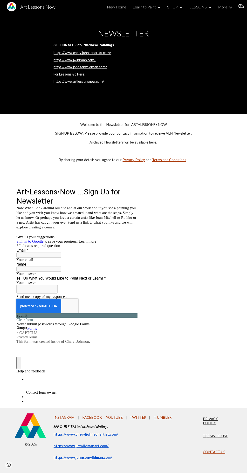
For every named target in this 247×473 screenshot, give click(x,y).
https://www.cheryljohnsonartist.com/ (82, 53)
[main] (123, 64)
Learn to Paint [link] (144, 7)
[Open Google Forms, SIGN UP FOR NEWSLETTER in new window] (130, 191)
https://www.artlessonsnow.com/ (79, 81)
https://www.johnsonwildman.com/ (80, 67)
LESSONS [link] (198, 7)
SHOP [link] (172, 7)
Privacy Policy (134, 160)
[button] (241, 7)
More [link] (222, 7)
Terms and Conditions (169, 160)
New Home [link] (116, 7)
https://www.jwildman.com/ (75, 60)
